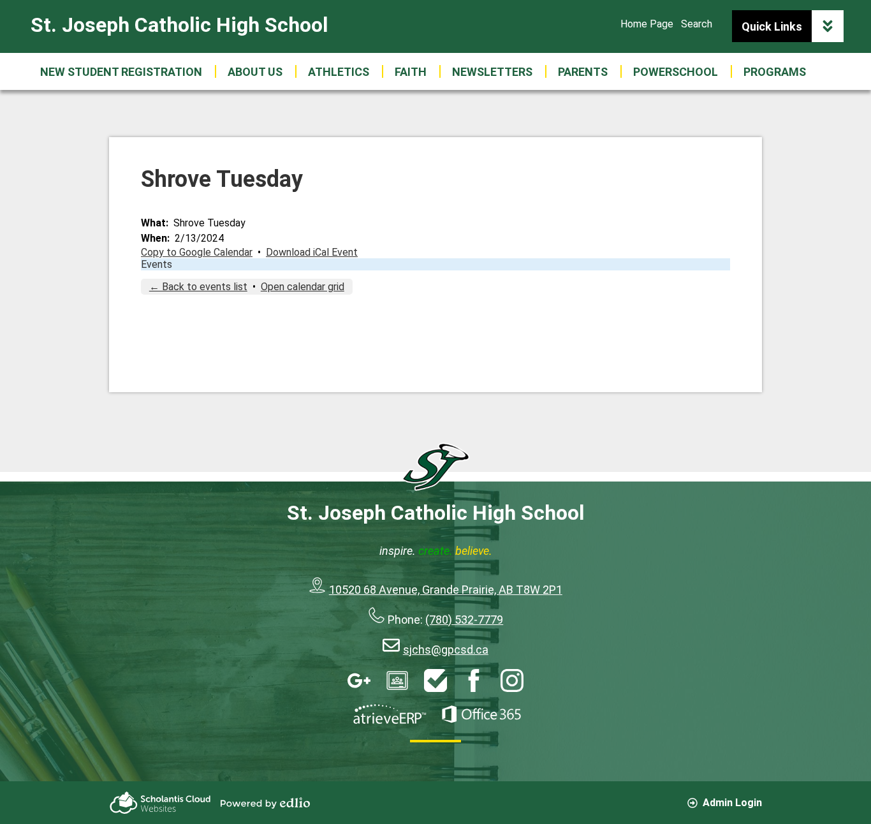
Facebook (474, 680)
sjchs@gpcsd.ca (445, 649)
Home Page (646, 24)
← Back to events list (198, 287)
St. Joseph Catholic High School (179, 25)
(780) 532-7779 (464, 619)
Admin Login (732, 803)
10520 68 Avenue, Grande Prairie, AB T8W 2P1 (445, 589)
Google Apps (359, 680)
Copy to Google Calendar (197, 252)
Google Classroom (397, 680)
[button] (255, 71)
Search (696, 24)
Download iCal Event (312, 252)
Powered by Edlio (265, 803)
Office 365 (481, 714)
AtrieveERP (389, 714)
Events (156, 264)
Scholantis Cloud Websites (160, 802)
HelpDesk (435, 680)
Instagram (512, 680)
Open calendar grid (302, 287)
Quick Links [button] (772, 26)
